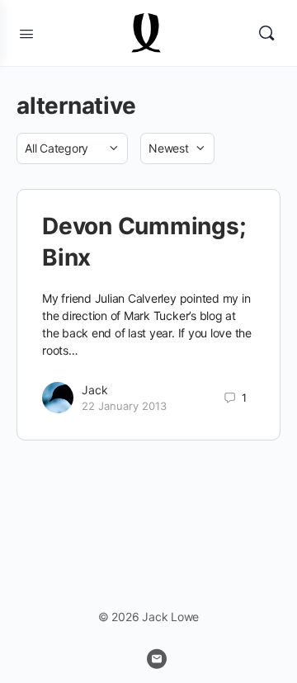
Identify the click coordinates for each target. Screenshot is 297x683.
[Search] (266, 33)
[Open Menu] (26, 32)
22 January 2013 (124, 405)
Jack (95, 390)
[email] (157, 659)
